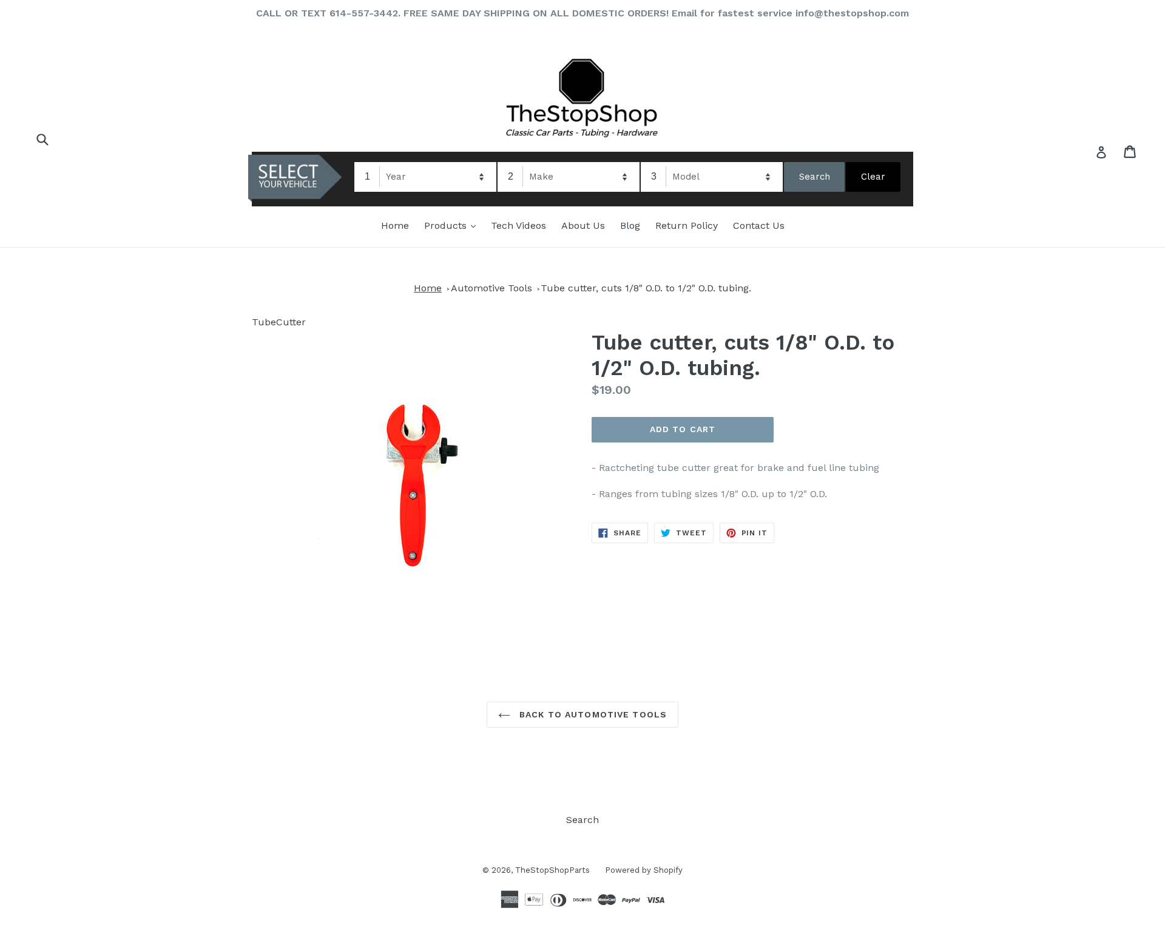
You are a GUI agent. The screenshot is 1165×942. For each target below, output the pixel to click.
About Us (583, 225)
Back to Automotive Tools (591, 714)
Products (453, 225)
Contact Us (759, 225)
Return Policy (686, 225)
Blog (630, 225)
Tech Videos (518, 225)
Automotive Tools (491, 288)
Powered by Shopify (644, 870)
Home (395, 225)
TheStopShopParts (552, 870)
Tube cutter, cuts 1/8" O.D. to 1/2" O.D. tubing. (646, 288)
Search (582, 819)
